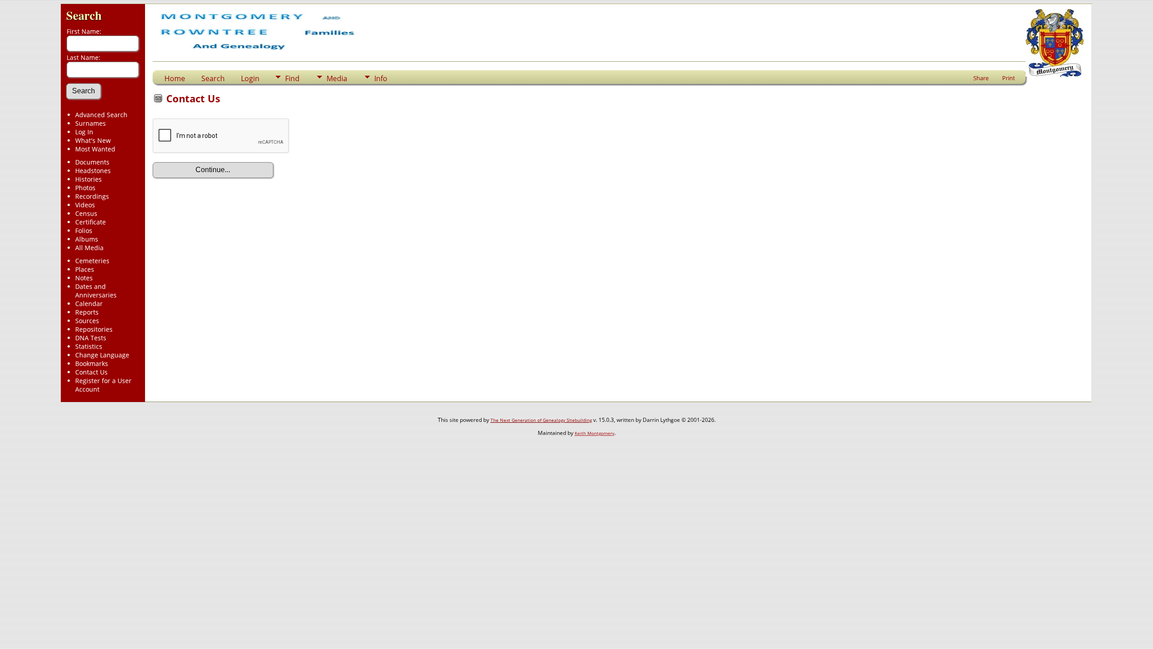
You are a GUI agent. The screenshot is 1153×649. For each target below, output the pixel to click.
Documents (92, 162)
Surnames (90, 123)
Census (86, 213)
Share (981, 78)
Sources (87, 320)
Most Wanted (95, 149)
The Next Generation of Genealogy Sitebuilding (541, 420)
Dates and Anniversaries (96, 290)
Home (174, 78)
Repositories (94, 329)
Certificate (90, 222)
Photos (85, 187)
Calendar (89, 303)
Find (292, 78)
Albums (86, 239)
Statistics (88, 346)
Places (84, 269)
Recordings (92, 196)
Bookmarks (91, 363)
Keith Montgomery (594, 433)
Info (380, 78)
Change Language (102, 355)
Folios (83, 230)
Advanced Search (101, 114)
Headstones (93, 170)
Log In (84, 132)
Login (250, 78)
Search (84, 15)
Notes (84, 278)
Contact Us (91, 372)
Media (337, 78)
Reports (87, 312)
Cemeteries (92, 260)
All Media (89, 247)
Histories (88, 179)
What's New (93, 140)
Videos (85, 205)
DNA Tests (90, 338)
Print (1008, 78)
